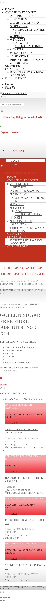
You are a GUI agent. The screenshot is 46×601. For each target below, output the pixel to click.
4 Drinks (17, 36)
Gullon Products (8, 370)
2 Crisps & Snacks (25, 22)
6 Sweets (17, 39)
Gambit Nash (4, 589)
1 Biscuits (18, 19)
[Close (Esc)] (9, 597)
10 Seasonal (20, 56)
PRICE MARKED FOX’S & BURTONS (26, 61)
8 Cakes (16, 49)
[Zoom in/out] (1, 597)
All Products (21, 16)
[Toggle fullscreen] (4, 597)
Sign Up (10, 87)
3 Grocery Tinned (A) (30, 31)
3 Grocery (19, 26)
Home (3, 304)
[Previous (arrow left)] (1, 600)
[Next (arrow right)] (4, 600)
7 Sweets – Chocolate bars (29, 44)
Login (9, 84)
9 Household (21, 52)
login (14, 341)
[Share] (6, 597)
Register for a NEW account (26, 74)
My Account (16, 151)
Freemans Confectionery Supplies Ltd (15, 587)
